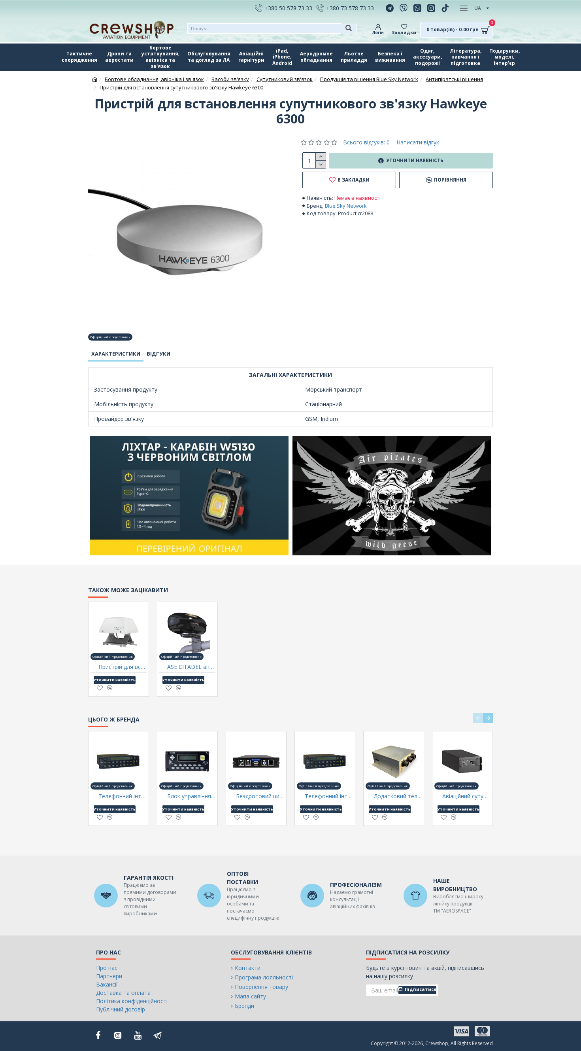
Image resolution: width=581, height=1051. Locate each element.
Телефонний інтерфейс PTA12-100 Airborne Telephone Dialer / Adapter (329, 796)
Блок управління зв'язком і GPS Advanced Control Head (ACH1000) (191, 796)
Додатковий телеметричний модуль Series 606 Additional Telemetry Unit (398, 796)
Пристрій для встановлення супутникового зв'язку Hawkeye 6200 (122, 666)
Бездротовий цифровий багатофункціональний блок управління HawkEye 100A (260, 796)
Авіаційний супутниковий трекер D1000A (466, 796)
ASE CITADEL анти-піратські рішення (191, 666)
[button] (478, 718)
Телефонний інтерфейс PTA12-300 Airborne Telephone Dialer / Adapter (122, 796)
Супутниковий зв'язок (285, 79)
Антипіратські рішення (454, 79)
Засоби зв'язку (230, 79)
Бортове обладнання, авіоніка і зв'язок (154, 79)
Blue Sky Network (346, 205)
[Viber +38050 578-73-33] (404, 8)
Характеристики (115, 353)
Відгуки (158, 353)
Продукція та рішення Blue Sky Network (369, 79)
